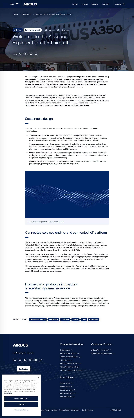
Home (16, 14)
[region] (21, 395)
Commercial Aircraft (38, 319)
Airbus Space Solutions (69, 353)
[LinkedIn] (15, 360)
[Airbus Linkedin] (31, 54)
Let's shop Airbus (66, 390)
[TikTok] (41, 360)
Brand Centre (65, 387)
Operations (93, 319)
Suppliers (95, 4)
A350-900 (65, 319)
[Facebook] (25, 360)
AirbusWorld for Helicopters (101, 353)
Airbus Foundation (67, 393)
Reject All (21, 404)
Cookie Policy (8, 393)
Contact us (23, 369)
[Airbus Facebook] (25, 54)
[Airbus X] (20, 54)
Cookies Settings (87, 410)
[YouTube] (36, 360)
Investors (85, 4)
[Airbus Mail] (36, 54)
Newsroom (105, 4)
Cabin (84, 319)
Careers (75, 4)
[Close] (38, 377)
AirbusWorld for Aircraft (100, 350)
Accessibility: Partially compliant (46, 410)
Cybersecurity (65, 350)
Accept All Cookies (21, 399)
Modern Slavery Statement (68, 410)
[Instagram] (30, 360)
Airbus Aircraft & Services (69, 363)
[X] (20, 360)
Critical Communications (69, 357)
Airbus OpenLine (66, 397)
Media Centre (65, 383)
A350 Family (53, 319)
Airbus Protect (65, 360)
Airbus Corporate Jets (68, 367)
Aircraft (75, 319)
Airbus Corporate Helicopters (71, 370)
